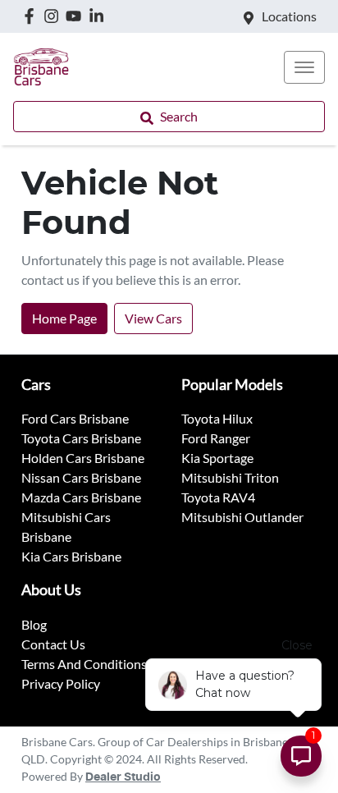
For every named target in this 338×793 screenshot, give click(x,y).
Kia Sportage (217, 457)
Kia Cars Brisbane (71, 556)
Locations (289, 16)
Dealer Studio (123, 777)
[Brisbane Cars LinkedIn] (100, 16)
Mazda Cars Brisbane (81, 497)
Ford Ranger (215, 438)
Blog (34, 624)
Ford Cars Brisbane (75, 418)
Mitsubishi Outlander (242, 517)
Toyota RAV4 (218, 497)
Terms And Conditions (84, 664)
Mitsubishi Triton (230, 477)
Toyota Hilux (217, 418)
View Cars (153, 318)
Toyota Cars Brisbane (81, 438)
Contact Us (53, 644)
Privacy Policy (60, 683)
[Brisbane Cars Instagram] (54, 16)
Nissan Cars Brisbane (81, 477)
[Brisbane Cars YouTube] (77, 16)
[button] (304, 67)
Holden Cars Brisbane (82, 457)
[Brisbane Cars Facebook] (32, 16)
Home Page (64, 318)
